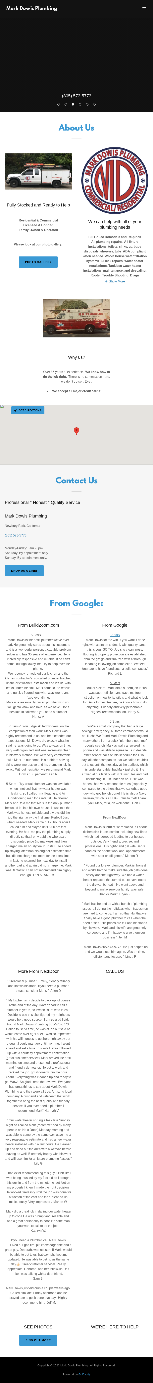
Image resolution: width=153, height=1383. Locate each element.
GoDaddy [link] (84, 1374)
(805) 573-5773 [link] (76, 95)
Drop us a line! (24, 570)
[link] (31, 9)
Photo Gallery (38, 262)
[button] (144, 9)
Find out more (38, 1340)
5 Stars (115, 635)
